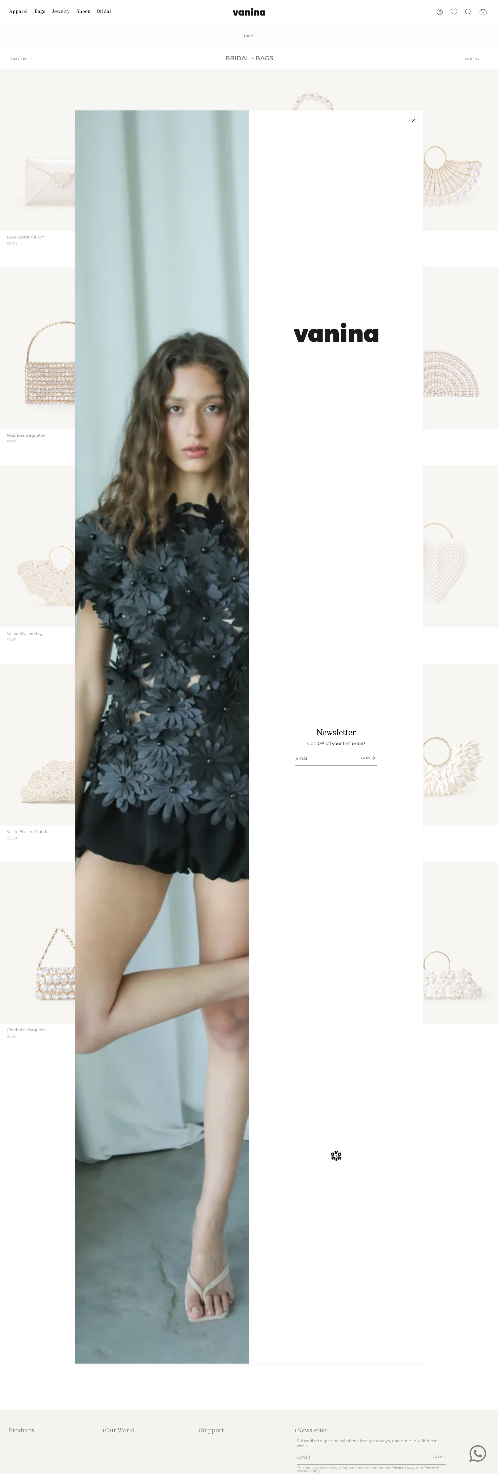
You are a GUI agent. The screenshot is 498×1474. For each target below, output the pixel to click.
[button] (18, 11)
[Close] (413, 120)
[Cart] (483, 11)
